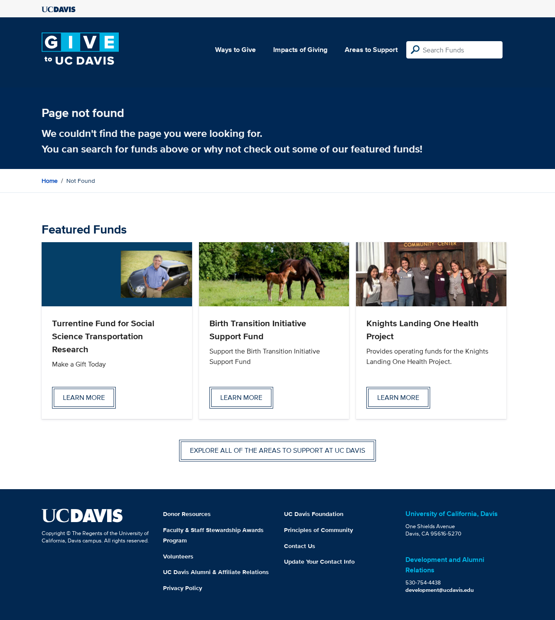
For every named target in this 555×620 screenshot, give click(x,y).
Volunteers (178, 556)
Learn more (84, 398)
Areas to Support (371, 50)
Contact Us (299, 546)
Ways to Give (235, 50)
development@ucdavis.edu (439, 590)
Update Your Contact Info (319, 561)
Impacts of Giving (300, 50)
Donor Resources (187, 514)
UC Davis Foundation (313, 514)
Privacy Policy (182, 588)
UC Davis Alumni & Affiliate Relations (216, 572)
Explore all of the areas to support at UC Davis (277, 450)
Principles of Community (318, 530)
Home (50, 180)
